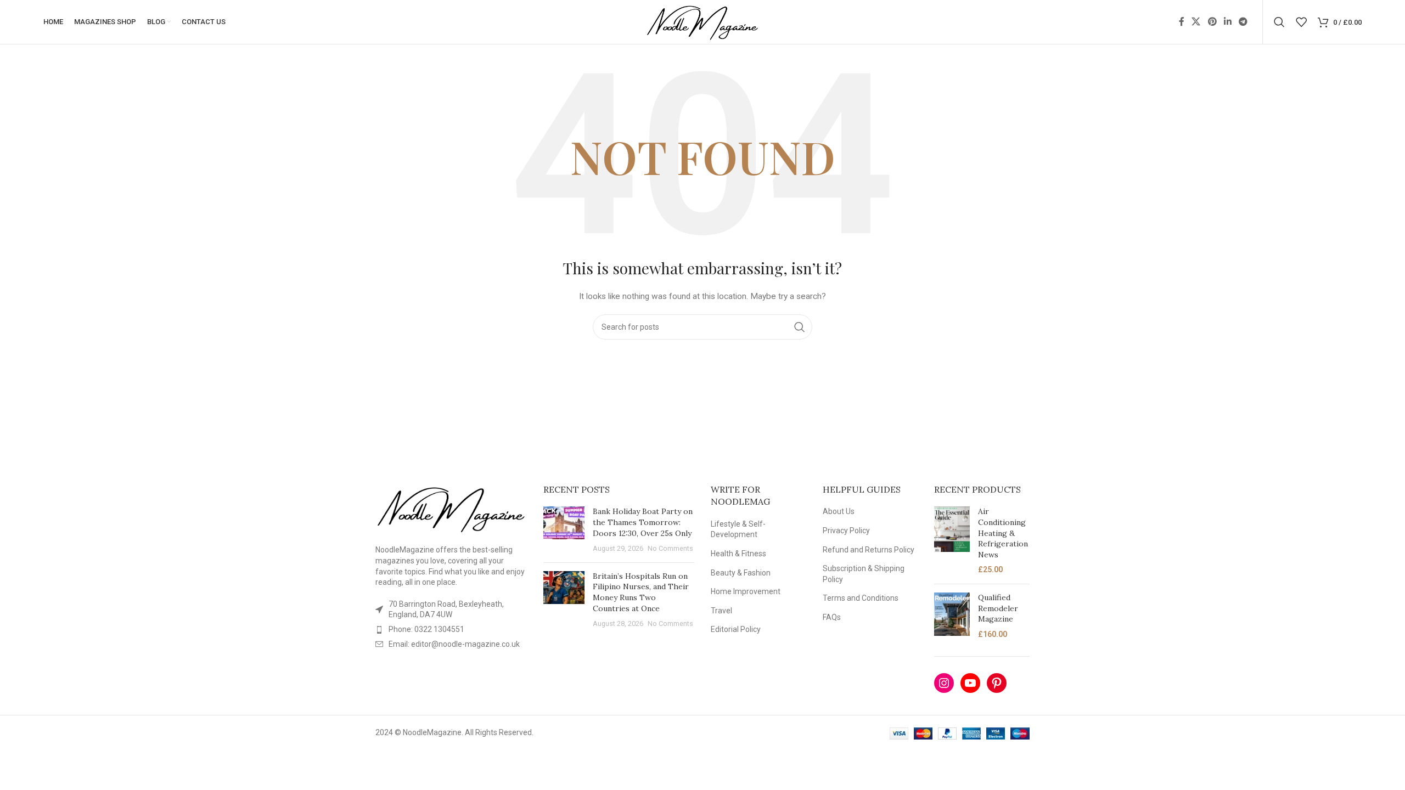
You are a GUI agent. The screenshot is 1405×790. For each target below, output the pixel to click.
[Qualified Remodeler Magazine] (952, 616)
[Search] (1279, 22)
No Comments (670, 548)
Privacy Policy (846, 530)
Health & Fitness (738, 553)
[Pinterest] (997, 683)
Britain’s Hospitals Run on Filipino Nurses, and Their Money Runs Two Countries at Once (641, 592)
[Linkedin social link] (1227, 21)
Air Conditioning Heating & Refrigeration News (1003, 532)
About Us (839, 511)
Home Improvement (745, 591)
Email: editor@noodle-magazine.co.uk (454, 644)
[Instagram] (944, 683)
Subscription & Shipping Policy (863, 574)
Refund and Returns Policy (868, 549)
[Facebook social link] (1181, 21)
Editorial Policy (736, 629)
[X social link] (1196, 21)
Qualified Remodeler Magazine (998, 608)
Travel (721, 610)
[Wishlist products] (1301, 22)
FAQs (832, 617)
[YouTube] (970, 683)
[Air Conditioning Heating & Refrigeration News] (952, 540)
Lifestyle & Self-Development (738, 529)
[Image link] (451, 508)
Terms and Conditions (860, 598)
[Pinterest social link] (1212, 21)
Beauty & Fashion (741, 572)
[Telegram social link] (1243, 21)
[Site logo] (702, 21)
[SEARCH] (799, 327)
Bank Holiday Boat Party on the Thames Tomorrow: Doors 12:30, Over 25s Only (643, 522)
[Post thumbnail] (564, 530)
